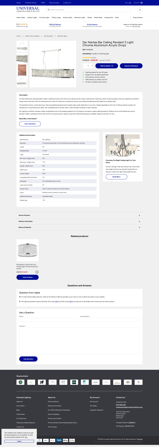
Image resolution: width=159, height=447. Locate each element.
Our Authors (20, 406)
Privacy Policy (125, 441)
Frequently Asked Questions (25, 423)
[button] (113, 58)
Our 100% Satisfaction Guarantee (59, 410)
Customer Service (31, 3)
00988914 (131, 422)
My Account (94, 401)
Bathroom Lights (80, 17)
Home (18, 36)
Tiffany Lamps (56, 17)
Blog (17, 410)
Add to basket (105, 66)
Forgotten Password (96, 410)
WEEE (43, 3)
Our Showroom (21, 418)
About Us (19, 401)
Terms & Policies (53, 401)
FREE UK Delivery (55, 24)
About (18, 3)
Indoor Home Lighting (32, 36)
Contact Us (67, 3)
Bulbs (117, 17)
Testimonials (20, 414)
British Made (98, 17)
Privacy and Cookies (54, 418)
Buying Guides (54, 3)
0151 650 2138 (136, 26)
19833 (57, 301)
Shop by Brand (138, 17)
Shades (89, 17)
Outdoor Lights (32, 17)
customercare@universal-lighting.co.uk (129, 407)
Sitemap (140, 439)
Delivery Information (54, 406)
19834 (71, 301)
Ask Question (28, 359)
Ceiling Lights (48, 36)
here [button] (26, 437)
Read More (116, 177)
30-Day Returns (92, 24)
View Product (27, 277)
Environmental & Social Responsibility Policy (62, 423)
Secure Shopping (53, 414)
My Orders (93, 406)
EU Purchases (52, 427)
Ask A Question (30, 124)
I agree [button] (19, 441)
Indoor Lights (20, 17)
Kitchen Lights (67, 17)
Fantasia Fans (108, 17)
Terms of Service (135, 441)
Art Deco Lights (44, 17)
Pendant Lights (62, 36)
